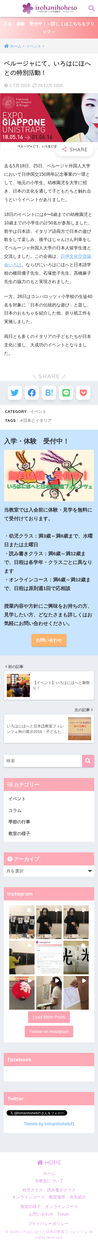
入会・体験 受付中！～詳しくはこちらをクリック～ (49, 27)
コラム (15, 810)
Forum (63, 1214)
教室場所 (57, 1197)
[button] (22, 922)
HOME (52, 1162)
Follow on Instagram (49, 1031)
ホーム (49, 1173)
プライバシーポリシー (48, 1224)
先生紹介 (78, 1197)
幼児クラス (32, 1190)
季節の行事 (19, 822)
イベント (38, 411)
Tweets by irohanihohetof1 (49, 1124)
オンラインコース (28, 1197)
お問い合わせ (49, 640)
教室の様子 (19, 833)
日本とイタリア (37, 420)
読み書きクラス (61, 1190)
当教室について (49, 1181)
